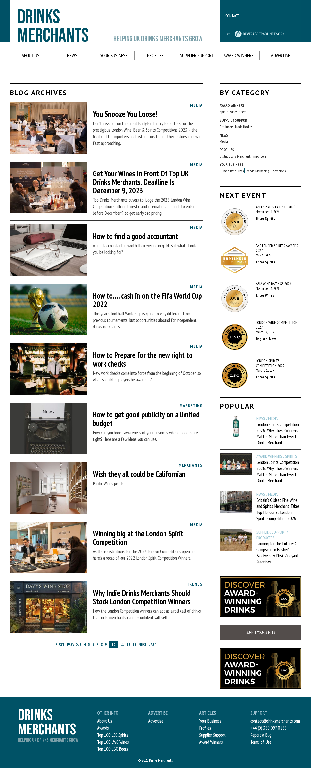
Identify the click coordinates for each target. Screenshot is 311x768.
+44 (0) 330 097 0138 (268, 728)
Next (143, 644)
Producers (226, 126)
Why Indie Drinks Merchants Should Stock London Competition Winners (141, 597)
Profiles (155, 55)
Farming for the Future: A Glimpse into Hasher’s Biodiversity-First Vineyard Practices (277, 552)
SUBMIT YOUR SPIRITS (260, 632)
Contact (232, 15)
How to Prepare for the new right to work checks (143, 359)
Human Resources (232, 170)
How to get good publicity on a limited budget (146, 418)
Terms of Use (260, 742)
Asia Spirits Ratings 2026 (275, 207)
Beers (242, 111)
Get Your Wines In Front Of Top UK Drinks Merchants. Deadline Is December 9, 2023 (141, 182)
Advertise (280, 55)
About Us (30, 55)
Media (224, 141)
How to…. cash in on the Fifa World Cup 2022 (147, 299)
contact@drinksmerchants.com (275, 721)
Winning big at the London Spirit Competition (138, 537)
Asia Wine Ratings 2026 (274, 283)
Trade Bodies (243, 126)
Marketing (262, 170)
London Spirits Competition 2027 (270, 363)
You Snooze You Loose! (125, 114)
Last (153, 644)
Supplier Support (197, 55)
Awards (103, 728)
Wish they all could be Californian (139, 474)
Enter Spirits (265, 218)
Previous (74, 644)
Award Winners (239, 55)
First (60, 644)
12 (128, 644)
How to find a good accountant (135, 236)
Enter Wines (265, 295)
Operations (278, 170)
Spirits (224, 111)
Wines (233, 111)
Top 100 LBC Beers (112, 749)
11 (122, 644)
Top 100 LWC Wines (113, 742)
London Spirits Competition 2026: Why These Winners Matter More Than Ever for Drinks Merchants (278, 433)
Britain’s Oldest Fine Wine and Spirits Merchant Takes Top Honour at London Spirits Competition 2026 (278, 509)
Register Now (266, 338)
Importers (259, 156)
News (72, 55)
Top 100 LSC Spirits (112, 735)
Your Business (114, 55)
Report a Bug (260, 735)
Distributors (228, 156)
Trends (249, 170)
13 (134, 644)
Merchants (244, 156)
